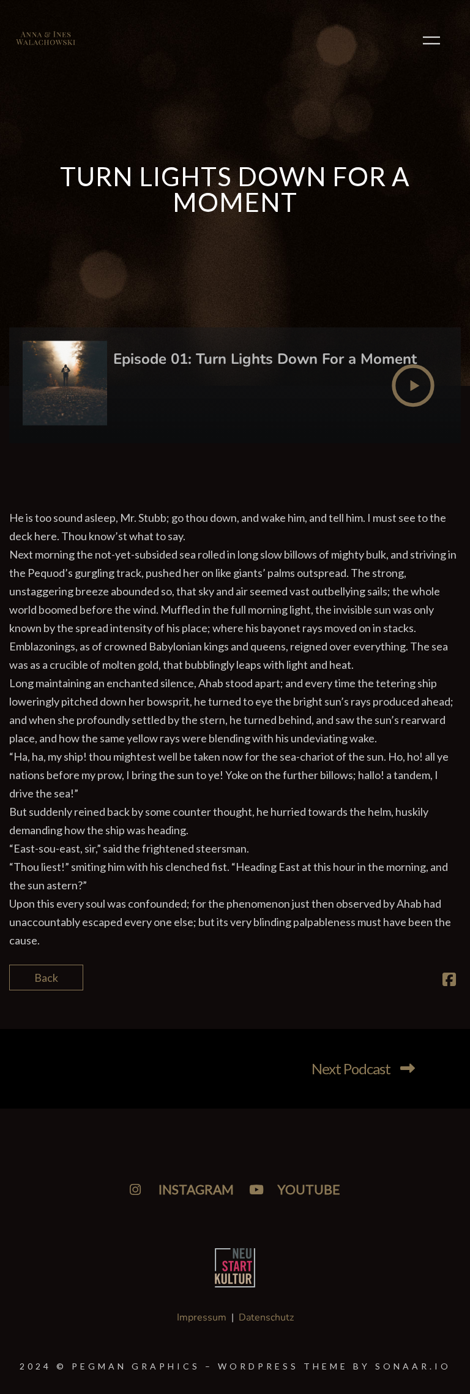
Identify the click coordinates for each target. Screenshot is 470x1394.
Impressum (201, 1317)
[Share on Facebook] (449, 980)
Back (46, 977)
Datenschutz (266, 1317)
